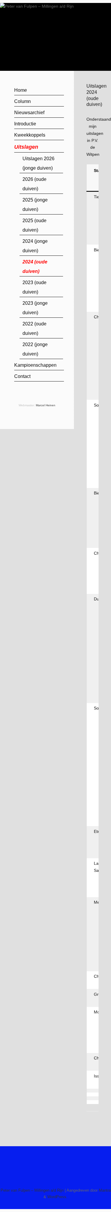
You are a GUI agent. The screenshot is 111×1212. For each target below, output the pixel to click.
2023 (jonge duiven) (35, 308)
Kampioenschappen (35, 365)
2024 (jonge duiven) (35, 246)
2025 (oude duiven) (34, 225)
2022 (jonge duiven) (35, 349)
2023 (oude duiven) (34, 287)
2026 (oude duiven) (34, 184)
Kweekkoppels (29, 134)
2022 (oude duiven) (34, 328)
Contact (22, 376)
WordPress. (57, 1197)
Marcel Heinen (45, 405)
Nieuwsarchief (29, 112)
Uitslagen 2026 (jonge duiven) (38, 163)
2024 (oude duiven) (34, 266)
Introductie (25, 123)
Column (22, 101)
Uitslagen (26, 147)
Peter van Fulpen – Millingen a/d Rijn (32, 1190)
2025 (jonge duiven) (35, 204)
